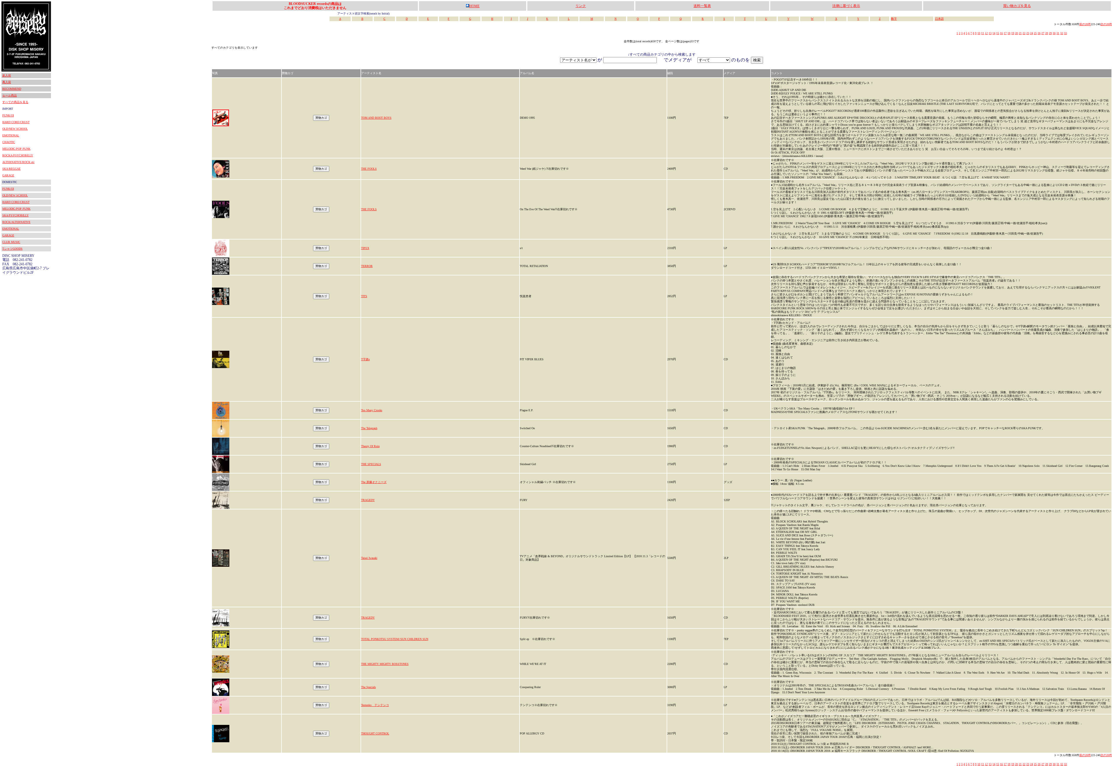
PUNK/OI (8, 115)
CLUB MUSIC (11, 242)
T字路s (365, 359)
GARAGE (8, 175)
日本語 (939, 18)
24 (1031, 33)
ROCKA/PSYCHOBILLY (17, 155)
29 (1050, 33)
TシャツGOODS (12, 248)
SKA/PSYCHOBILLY (15, 215)
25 (1035, 33)
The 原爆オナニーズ (374, 482)
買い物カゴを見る (1017, 6)
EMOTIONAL (10, 135)
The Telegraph (369, 428)
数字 (894, 18)
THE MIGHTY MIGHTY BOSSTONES (385, 664)
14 (993, 33)
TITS (364, 296)
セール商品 (9, 95)
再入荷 (6, 82)
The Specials (368, 687)
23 (1027, 33)
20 (1016, 33)
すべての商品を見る (15, 102)
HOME (474, 6)
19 (1012, 33)
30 (1054, 33)
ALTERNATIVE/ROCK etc (18, 162)
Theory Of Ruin (370, 446)
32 (1061, 33)
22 (1024, 33)
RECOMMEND (11, 88)
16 (1001, 33)
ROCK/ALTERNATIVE (16, 222)
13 (990, 33)
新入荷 (6, 75)
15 (997, 33)
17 (1005, 33)
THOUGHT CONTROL (375, 733)
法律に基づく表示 (846, 6)
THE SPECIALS (371, 464)
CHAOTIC (8, 142)
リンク (580, 6)
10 (978, 33)
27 (1042, 33)
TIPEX (365, 248)
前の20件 (1085, 24)
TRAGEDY (368, 500)
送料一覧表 (702, 6)
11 (982, 33)
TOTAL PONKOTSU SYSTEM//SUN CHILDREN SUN (394, 639)
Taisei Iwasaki (369, 558)
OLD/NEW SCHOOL (15, 128)
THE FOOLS (369, 168)
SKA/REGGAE (11, 168)
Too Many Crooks (371, 410)
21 (1020, 33)
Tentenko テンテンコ (375, 705)
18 (1008, 33)
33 (1065, 33)
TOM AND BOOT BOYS (376, 117)
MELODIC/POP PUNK (16, 148)
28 (1046, 33)
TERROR (367, 266)
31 (1057, 33)
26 (1039, 33)
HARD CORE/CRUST (16, 122)
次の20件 (1106, 24)
